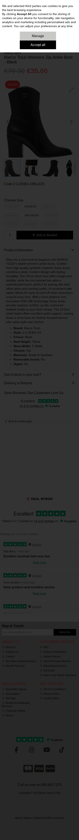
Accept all (38, 45)
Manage (38, 36)
